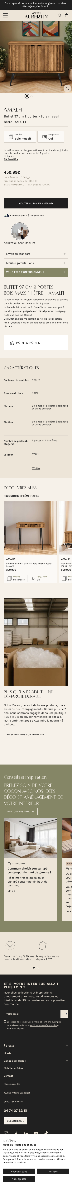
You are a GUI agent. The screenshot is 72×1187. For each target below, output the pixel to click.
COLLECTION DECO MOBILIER (20, 243)
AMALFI (11, 559)
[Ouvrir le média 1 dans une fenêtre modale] (67, 88)
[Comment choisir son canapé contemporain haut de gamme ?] (30, 838)
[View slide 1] (33, 967)
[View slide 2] (38, 967)
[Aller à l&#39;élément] (27, 96)
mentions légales (15, 1028)
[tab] (21, 496)
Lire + (11, 890)
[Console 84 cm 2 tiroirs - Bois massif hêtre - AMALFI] (30, 528)
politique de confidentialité (43, 1025)
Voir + (36, 468)
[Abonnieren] (64, 1014)
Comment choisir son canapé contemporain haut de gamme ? (29, 870)
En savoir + (11, 159)
